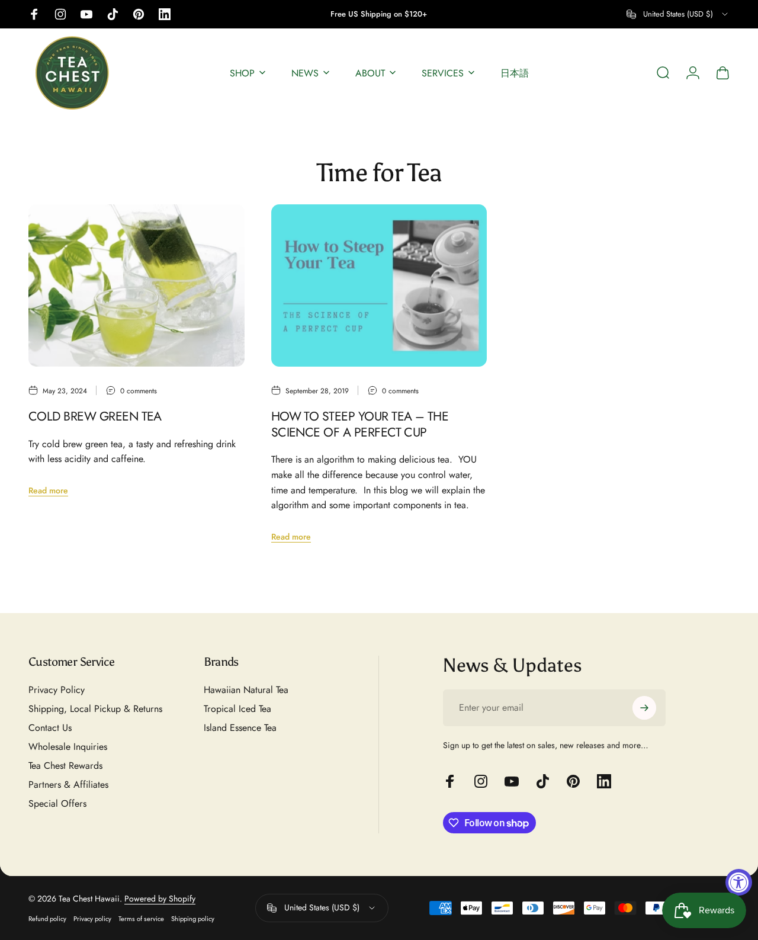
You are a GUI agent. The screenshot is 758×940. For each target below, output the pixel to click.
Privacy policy (92, 918)
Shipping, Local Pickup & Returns (95, 709)
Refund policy (47, 918)
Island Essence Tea (240, 728)
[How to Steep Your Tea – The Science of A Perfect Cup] (379, 285)
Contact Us (50, 728)
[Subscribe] (644, 708)
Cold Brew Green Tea (95, 416)
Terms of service (141, 918)
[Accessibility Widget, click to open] (738, 882)
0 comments (138, 391)
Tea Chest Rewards (65, 766)
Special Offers (57, 804)
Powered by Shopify (159, 898)
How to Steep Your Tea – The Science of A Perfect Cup (360, 424)
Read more (48, 490)
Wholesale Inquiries (67, 747)
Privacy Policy (56, 690)
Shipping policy (192, 918)
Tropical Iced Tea (237, 709)
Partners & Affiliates (68, 785)
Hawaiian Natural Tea (246, 690)
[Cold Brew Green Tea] (136, 285)
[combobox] (678, 14)
